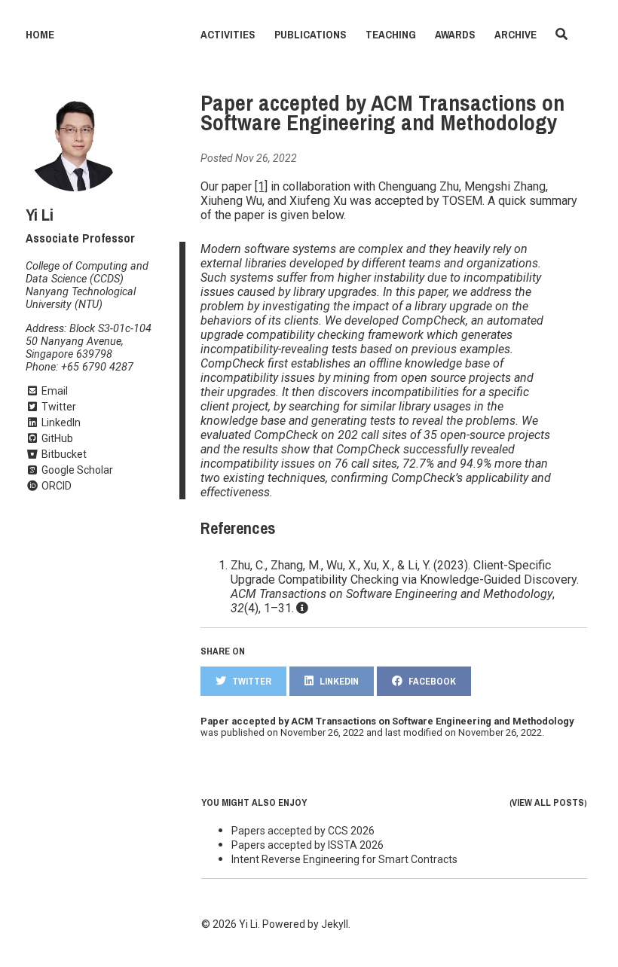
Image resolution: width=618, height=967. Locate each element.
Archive (515, 34)
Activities (227, 34)
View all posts (548, 802)
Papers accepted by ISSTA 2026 (307, 845)
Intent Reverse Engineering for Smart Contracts (344, 859)
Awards (455, 34)
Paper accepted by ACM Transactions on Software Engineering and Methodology (382, 113)
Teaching (391, 34)
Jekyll (334, 924)
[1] (261, 186)
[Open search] (561, 34)
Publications (310, 34)
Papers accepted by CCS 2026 (303, 831)
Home (40, 34)
